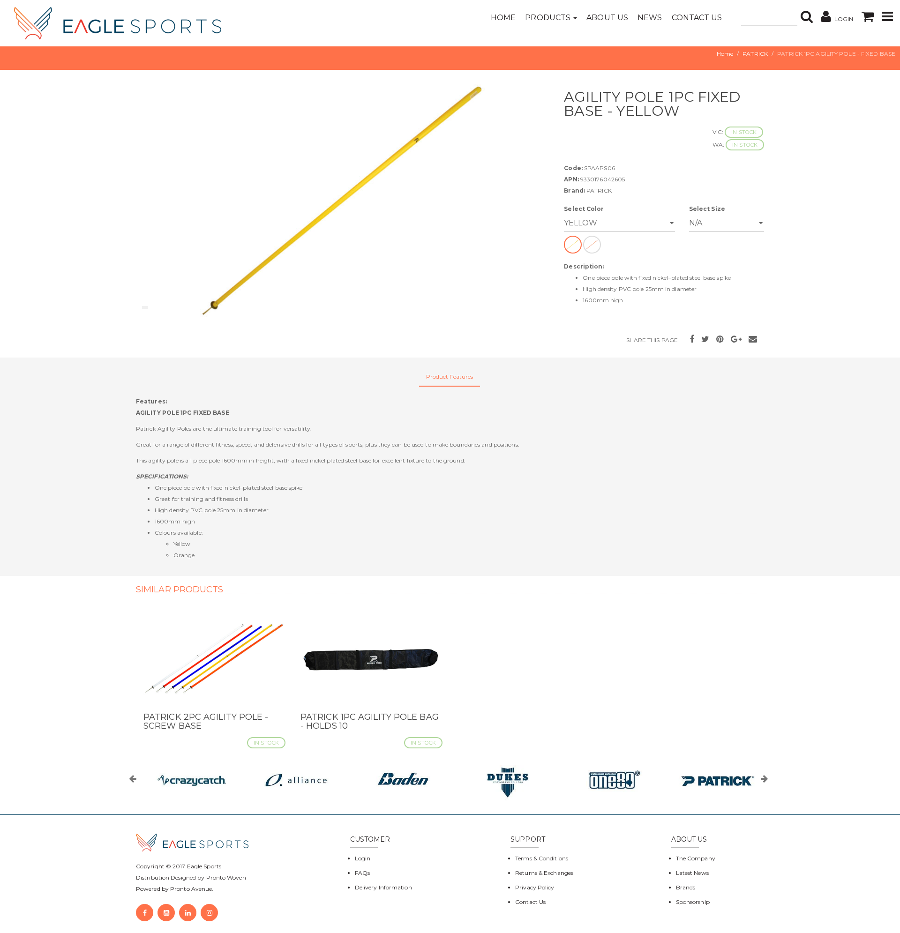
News (650, 17)
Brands (686, 887)
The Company (695, 858)
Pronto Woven (226, 877)
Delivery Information (383, 887)
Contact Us (697, 17)
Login (363, 858)
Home (503, 17)
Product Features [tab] (449, 376)
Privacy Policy (534, 887)
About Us (607, 17)
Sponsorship (693, 901)
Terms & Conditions (541, 858)
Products (548, 17)
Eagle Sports (203, 866)
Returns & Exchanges (544, 872)
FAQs (362, 872)
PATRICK (755, 53)
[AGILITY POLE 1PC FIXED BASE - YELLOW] (343, 201)
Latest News (692, 872)
